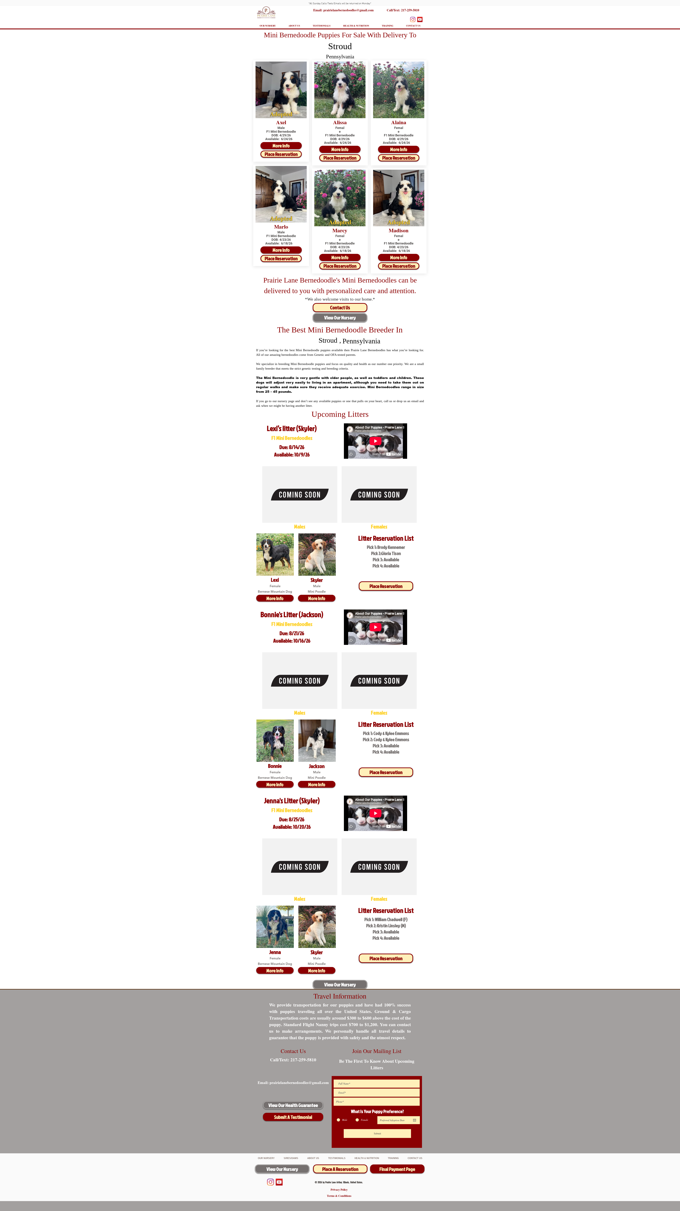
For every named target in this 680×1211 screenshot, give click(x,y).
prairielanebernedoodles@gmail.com (299, 1082)
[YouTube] (420, 19)
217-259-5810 (410, 10)
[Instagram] (412, 19)
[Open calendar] (414, 1120)
